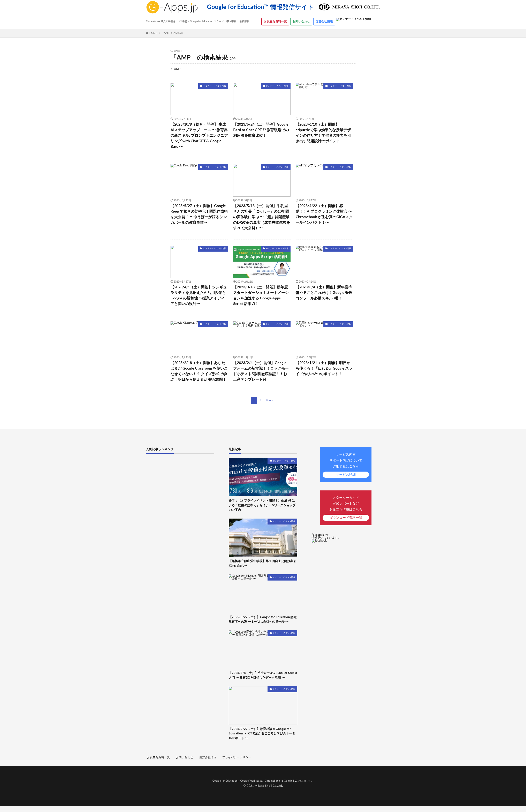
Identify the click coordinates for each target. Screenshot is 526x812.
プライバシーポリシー (236, 757)
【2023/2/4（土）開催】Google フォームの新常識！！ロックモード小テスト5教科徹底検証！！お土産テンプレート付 (261, 371)
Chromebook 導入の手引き (160, 21)
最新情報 (244, 21)
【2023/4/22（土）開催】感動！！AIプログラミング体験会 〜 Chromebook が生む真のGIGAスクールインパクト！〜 (324, 214)
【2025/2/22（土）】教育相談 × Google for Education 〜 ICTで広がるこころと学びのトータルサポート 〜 (262, 733)
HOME (153, 33)
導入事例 (231, 21)
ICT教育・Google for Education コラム (200, 21)
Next (268, 400)
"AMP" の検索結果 (173, 33)
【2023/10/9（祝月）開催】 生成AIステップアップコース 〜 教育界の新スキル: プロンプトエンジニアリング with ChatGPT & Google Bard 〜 (199, 136)
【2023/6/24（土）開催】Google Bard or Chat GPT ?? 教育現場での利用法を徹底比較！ (261, 130)
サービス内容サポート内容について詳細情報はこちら (345, 464)
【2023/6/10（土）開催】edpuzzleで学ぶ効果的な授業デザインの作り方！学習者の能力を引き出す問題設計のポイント (323, 133)
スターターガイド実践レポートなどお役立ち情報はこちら (345, 507)
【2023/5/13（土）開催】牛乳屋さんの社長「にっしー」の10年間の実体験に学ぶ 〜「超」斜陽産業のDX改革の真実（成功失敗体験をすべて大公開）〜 (261, 217)
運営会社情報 (324, 21)
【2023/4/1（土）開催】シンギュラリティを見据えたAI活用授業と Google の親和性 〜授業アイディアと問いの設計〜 (199, 295)
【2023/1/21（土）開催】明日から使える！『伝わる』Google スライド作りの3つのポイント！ (324, 368)
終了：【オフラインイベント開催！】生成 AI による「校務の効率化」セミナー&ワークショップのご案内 (262, 505)
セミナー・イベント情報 (214, 86)
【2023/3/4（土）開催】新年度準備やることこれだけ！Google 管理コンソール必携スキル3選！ (324, 292)
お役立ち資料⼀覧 (275, 21)
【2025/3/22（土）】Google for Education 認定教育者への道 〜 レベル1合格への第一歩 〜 (263, 619)
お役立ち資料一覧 (158, 757)
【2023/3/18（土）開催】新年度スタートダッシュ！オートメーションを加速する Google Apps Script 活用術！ (261, 295)
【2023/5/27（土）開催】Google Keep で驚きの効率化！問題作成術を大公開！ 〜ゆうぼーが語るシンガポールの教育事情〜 (199, 214)
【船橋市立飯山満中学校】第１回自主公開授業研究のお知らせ (262, 563)
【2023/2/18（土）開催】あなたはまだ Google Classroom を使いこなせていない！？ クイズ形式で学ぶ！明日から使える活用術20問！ (199, 371)
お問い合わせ (301, 21)
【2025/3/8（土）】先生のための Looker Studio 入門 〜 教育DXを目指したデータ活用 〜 (263, 675)
